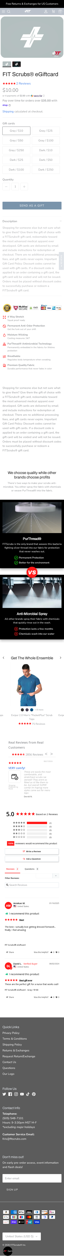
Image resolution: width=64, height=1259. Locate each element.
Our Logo (8, 1074)
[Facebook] (10, 1094)
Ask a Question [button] (33, 858)
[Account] (45, 11)
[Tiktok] (28, 1094)
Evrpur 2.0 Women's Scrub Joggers (14, 787)
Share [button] (11, 952)
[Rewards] (7, 1251)
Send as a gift (32, 205)
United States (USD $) (19, 1236)
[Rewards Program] (60, 11)
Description (9, 221)
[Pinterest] (34, 1094)
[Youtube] (22, 1094)
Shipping (8, 111)
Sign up (12, 1189)
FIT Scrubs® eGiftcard (15, 944)
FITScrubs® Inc (17, 1244)
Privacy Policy (10, 1033)
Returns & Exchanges (15, 1050)
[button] (23, 95)
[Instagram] (16, 1094)
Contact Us (9, 1062)
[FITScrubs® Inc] (28, 11)
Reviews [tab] (10, 869)
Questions (8, 1068)
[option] (32, 37)
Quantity (8, 179)
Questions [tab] (29, 869)
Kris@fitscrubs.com (14, 1139)
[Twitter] (4, 1094)
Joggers (13, 768)
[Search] (10, 11)
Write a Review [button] (33, 851)
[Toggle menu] (3, 11)
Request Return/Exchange (18, 1056)
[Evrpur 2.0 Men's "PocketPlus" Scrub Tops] (32, 684)
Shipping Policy (12, 1044)
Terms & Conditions (14, 1039)
